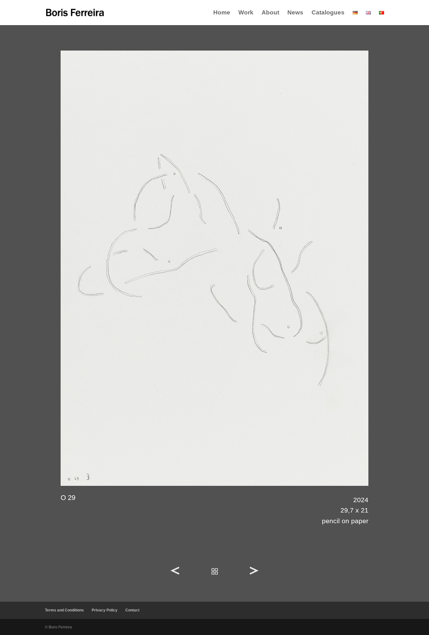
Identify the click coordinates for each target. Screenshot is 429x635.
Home (221, 13)
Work (245, 13)
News (295, 13)
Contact (132, 610)
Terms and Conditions (64, 610)
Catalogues (328, 13)
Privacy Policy (104, 610)
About (270, 13)
